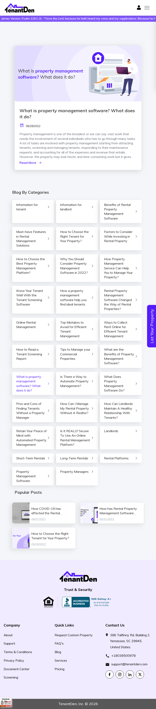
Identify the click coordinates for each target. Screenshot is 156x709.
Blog (58, 652)
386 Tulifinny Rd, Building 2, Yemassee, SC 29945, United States (130, 641)
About (8, 635)
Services (61, 660)
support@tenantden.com (129, 664)
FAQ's (59, 643)
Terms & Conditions (18, 652)
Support (9, 643)
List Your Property (151, 326)
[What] (78, 73)
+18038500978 (123, 656)
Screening (11, 677)
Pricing (59, 669)
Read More (28, 163)
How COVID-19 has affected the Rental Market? (46, 511)
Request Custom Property (74, 635)
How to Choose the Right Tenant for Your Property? (50, 536)
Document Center (16, 669)
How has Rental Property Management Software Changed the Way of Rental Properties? (120, 511)
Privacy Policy (14, 660)
